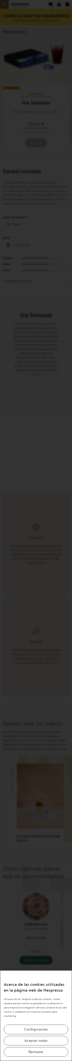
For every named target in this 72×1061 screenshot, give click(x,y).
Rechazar (36, 1052)
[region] (36, 1015)
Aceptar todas (36, 1041)
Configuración (36, 1029)
